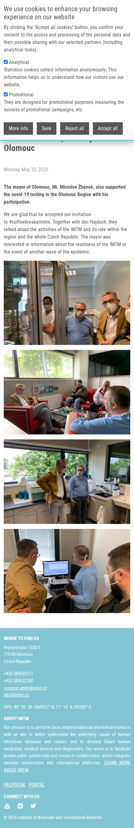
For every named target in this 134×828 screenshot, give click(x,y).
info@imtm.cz (16, 695)
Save (46, 128)
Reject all (74, 128)
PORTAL (37, 785)
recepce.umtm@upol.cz (25, 688)
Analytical (19, 62)
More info (18, 128)
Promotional (21, 95)
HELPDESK (14, 785)
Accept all (108, 128)
